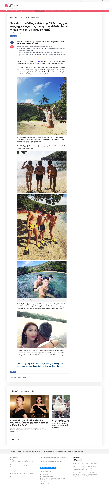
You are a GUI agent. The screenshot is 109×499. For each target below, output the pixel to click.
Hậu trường (39, 11)
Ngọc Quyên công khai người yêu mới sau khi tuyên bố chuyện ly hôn (35, 46)
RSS (82, 451)
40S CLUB (77, 11)
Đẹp (21, 11)
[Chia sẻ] (12, 42)
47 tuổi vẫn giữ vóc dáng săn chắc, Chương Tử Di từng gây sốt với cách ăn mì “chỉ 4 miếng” (29, 422)
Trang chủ (13, 451)
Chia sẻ (14, 36)
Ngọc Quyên (37, 61)
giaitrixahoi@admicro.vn (47, 476)
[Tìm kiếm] (103, 1)
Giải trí (22, 17)
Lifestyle (11, 11)
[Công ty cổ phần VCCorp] (77, 459)
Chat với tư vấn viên (49, 467)
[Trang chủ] (6, 11)
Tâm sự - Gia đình (69, 11)
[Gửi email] (12, 47)
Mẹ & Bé (26, 11)
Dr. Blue (17, 1)
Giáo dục (32, 11)
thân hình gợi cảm (16, 377)
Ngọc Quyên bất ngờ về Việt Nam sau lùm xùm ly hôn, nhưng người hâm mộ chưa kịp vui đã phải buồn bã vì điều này (42, 55)
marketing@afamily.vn (47, 464)
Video (79, 451)
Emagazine (8, 1)
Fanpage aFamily (83, 1)
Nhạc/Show (35, 17)
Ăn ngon (60, 11)
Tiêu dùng (54, 11)
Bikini (24, 377)
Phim (27, 17)
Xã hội (17, 11)
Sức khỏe (47, 11)
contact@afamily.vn (19, 467)
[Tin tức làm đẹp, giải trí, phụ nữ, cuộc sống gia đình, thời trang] (11, 6)
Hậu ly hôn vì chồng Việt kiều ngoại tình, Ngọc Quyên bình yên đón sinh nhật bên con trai (40, 52)
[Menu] (82, 11)
